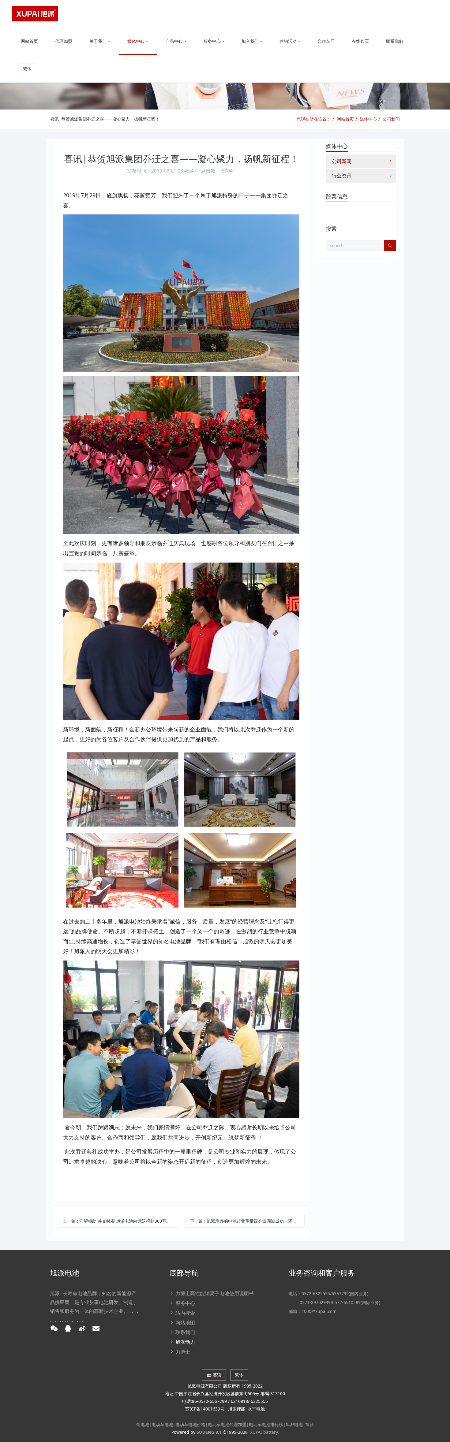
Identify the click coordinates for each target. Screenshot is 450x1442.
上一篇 (120, 1221)
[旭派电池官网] (35, 14)
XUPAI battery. (264, 1432)
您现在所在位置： (314, 119)
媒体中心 (368, 119)
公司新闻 (391, 119)
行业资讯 (341, 175)
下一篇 (247, 1221)
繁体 (27, 69)
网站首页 (29, 41)
